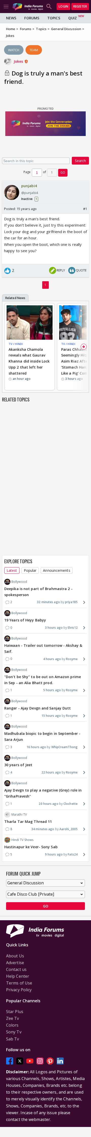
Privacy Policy (19, 989)
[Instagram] (39, 1060)
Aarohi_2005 (68, 829)
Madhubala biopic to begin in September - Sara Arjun (42, 736)
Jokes (19, 61)
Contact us (16, 969)
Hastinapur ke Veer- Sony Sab (31, 846)
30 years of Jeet (18, 764)
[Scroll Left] (7, 347)
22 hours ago (51, 772)
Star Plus (14, 1011)
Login (63, 6)
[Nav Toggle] (6, 6)
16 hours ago (36, 747)
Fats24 (73, 854)
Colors (12, 1025)
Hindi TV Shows (22, 840)
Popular (30, 570)
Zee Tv (12, 1018)
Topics (53, 18)
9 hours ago (54, 854)
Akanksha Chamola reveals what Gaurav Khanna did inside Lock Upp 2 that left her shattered (29, 361)
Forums (31, 18)
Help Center (17, 976)
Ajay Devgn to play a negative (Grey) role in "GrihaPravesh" (43, 793)
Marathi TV (19, 814)
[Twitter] (19, 1060)
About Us (15, 956)
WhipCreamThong (64, 747)
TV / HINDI (16, 344)
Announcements (56, 570)
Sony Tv (13, 1032)
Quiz (72, 18)
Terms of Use (19, 983)
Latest (12, 570)
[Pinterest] (50, 1060)
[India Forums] (28, 6)
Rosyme (72, 659)
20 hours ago (48, 804)
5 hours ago (52, 690)
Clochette (70, 804)
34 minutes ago (42, 829)
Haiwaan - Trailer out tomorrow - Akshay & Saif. (43, 648)
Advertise (15, 962)
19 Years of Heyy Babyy (25, 620)
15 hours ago (51, 716)
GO (62, 172)
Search (80, 160)
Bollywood (19, 582)
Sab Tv (12, 1039)
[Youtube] (29, 1060)
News (11, 18)
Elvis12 (73, 627)
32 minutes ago (48, 602)
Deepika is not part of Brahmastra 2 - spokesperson (38, 591)
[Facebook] (9, 1060)
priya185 (71, 602)
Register (80, 6)
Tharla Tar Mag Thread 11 (28, 821)
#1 (85, 208)
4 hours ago (52, 659)
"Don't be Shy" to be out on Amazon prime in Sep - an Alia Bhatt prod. (42, 679)
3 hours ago (54, 627)
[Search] (49, 6)
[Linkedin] (60, 1060)
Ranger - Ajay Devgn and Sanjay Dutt (37, 708)
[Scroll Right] (84, 347)
